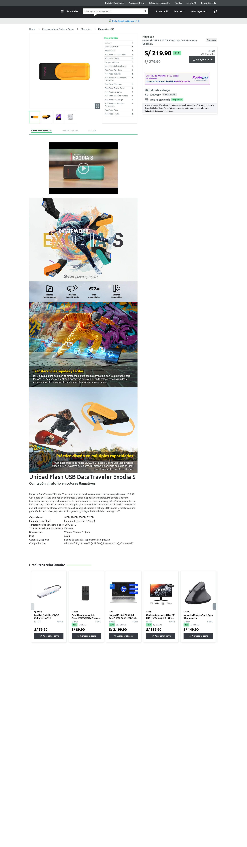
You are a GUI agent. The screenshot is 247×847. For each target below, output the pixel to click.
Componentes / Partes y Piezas (58, 29)
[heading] (41, 131)
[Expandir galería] (97, 106)
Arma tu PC (191, 3)
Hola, (198, 11)
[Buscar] (144, 11)
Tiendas (178, 3)
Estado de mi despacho (159, 3)
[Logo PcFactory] (42, 11)
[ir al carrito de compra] (215, 11)
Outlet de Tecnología (114, 3)
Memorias (86, 29)
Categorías (72, 11)
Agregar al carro (204, 59)
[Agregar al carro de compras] (48, 636)
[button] (83, 168)
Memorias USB (106, 29)
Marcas (178, 11)
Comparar (211, 40)
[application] (83, 168)
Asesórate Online (136, 3)
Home (32, 29)
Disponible (177, 99)
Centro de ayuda (208, 3)
